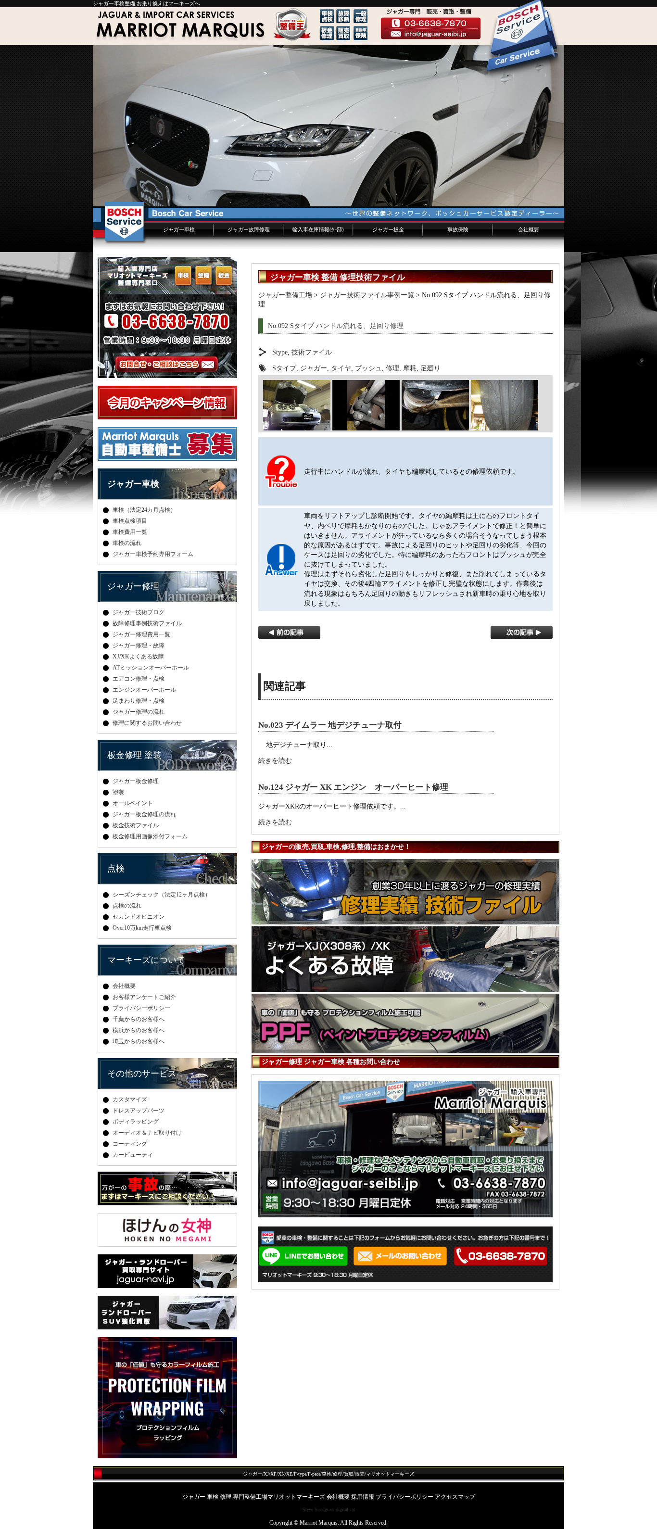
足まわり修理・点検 (138, 700)
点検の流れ (127, 905)
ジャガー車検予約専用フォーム (153, 554)
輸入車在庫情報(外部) (318, 229)
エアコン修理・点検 (138, 678)
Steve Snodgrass (318, 1509)
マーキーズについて (146, 960)
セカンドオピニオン (138, 916)
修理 (392, 368)
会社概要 (528, 229)
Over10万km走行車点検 (142, 927)
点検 (116, 868)
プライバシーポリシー (141, 1008)
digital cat (345, 1509)
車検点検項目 (130, 521)
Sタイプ (284, 368)
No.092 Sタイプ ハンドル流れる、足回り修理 (336, 325)
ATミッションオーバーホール (151, 667)
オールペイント (133, 803)
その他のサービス (142, 1073)
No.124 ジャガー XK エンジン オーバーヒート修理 (353, 787)
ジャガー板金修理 (136, 781)
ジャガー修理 (133, 586)
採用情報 (362, 1496)
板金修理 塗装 (134, 755)
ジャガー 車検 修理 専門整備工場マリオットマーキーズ (253, 1496)
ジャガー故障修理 (248, 229)
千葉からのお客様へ (138, 1019)
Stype (280, 352)
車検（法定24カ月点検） (144, 509)
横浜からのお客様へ (138, 1030)
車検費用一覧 (130, 532)
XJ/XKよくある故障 (138, 656)
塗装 (118, 792)
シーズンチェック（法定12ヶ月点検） (162, 894)
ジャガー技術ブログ (138, 612)
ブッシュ (368, 368)
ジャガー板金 (388, 229)
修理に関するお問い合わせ (147, 723)
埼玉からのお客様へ (138, 1041)
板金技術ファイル (136, 825)
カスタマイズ (130, 1099)
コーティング (130, 1143)
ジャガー (313, 368)
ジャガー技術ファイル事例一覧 (367, 295)
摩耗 (410, 368)
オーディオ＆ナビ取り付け (147, 1132)
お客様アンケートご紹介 (144, 997)
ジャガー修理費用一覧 (141, 634)
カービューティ (133, 1154)
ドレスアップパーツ (138, 1110)
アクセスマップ (455, 1496)
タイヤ (341, 368)
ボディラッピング (136, 1121)
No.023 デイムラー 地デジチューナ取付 (330, 725)
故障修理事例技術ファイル (147, 623)
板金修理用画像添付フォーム (150, 836)
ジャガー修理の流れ (138, 711)
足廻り (430, 368)
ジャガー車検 (179, 229)
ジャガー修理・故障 (138, 645)
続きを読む (275, 760)
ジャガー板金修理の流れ (144, 814)
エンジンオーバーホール (144, 689)
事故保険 (457, 229)
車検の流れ (127, 543)
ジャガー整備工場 (285, 295)
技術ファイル (311, 352)
